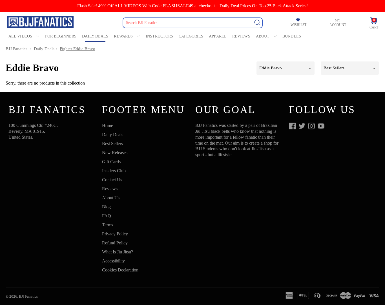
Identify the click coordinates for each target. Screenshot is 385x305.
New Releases (114, 152)
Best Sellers (112, 143)
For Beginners (60, 36)
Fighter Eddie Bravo (77, 49)
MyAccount (337, 23)
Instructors (159, 36)
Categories (191, 36)
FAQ (106, 215)
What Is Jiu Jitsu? (117, 251)
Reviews (241, 36)
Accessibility (113, 260)
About (263, 36)
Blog (106, 206)
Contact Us (112, 179)
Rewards (123, 36)
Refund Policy (115, 242)
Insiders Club (114, 170)
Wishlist (298, 25)
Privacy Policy (115, 233)
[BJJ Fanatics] (41, 23)
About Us (111, 197)
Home (107, 125)
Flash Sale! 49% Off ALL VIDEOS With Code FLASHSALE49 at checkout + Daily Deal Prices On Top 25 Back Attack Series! (192, 5)
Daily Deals (95, 36)
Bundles (291, 36)
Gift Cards (111, 161)
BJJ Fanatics (16, 49)
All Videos (20, 36)
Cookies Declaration (120, 270)
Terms (107, 224)
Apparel (218, 36)
